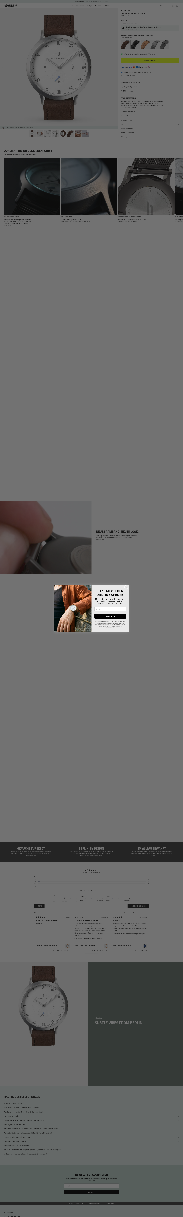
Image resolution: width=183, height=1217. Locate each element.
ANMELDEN (110, 616)
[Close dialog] (126, 587)
